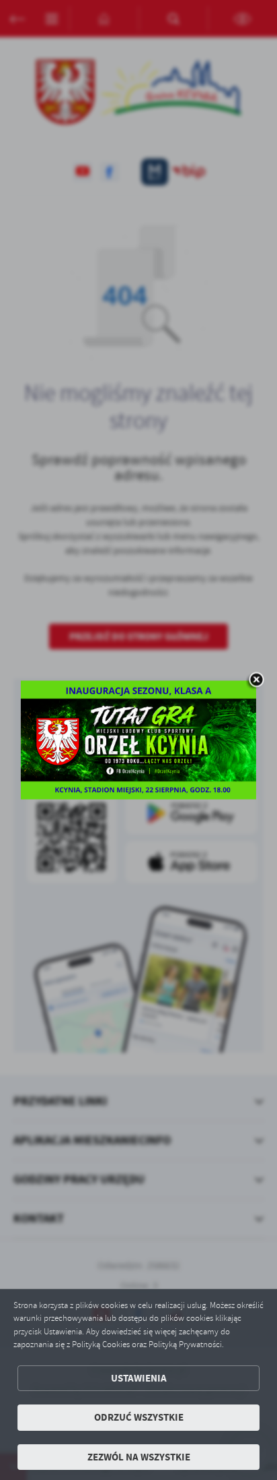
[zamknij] (256, 681)
